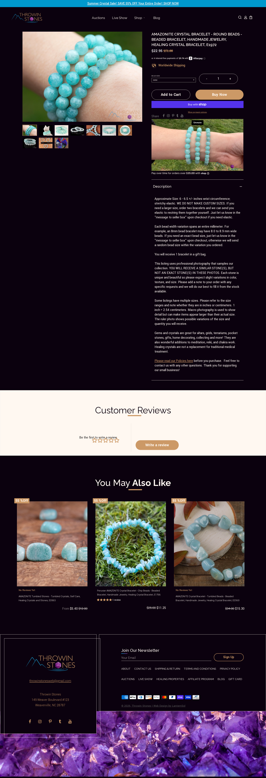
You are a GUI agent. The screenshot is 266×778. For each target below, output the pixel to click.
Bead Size (155, 76)
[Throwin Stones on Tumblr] (177, 116)
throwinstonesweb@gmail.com (50, 681)
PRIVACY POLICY (230, 668)
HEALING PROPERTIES (170, 679)
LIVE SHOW (145, 679)
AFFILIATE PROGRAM (201, 679)
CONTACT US (142, 668)
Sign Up (228, 657)
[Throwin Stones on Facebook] (164, 116)
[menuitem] (98, 18)
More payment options (197, 112)
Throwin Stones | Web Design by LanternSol (158, 706)
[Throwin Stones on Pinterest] (173, 116)
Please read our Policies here (174, 361)
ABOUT (126, 668)
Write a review (157, 445)
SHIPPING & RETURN (167, 668)
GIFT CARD (235, 679)
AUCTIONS (128, 679)
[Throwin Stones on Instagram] (168, 116)
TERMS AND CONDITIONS (200, 668)
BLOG (221, 679)
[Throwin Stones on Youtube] (182, 116)
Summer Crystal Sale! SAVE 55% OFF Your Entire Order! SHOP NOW (133, 3)
